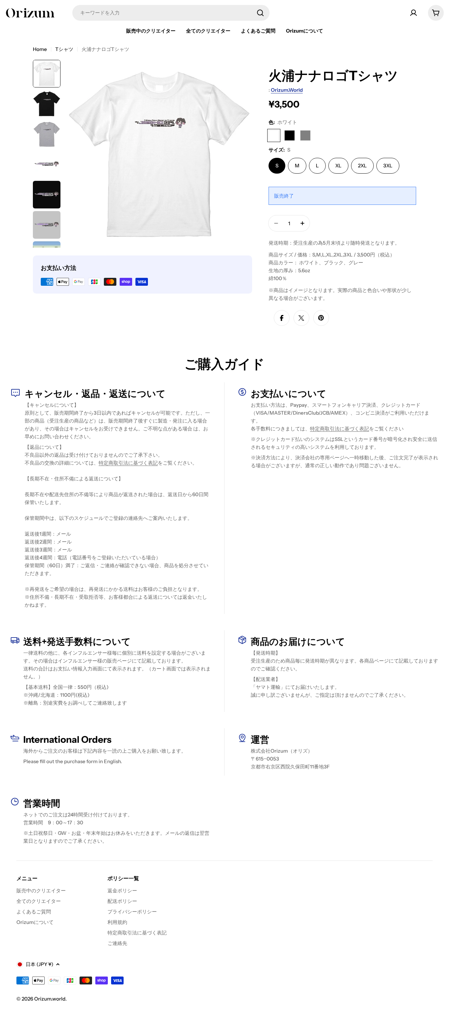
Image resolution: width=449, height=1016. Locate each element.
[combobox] (171, 13)
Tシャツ (64, 49)
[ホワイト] (274, 135)
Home (40, 49)
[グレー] (305, 135)
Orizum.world (287, 90)
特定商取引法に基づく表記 (128, 463)
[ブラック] (289, 135)
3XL (387, 165)
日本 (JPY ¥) (39, 964)
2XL (362, 165)
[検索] (260, 13)
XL (338, 165)
